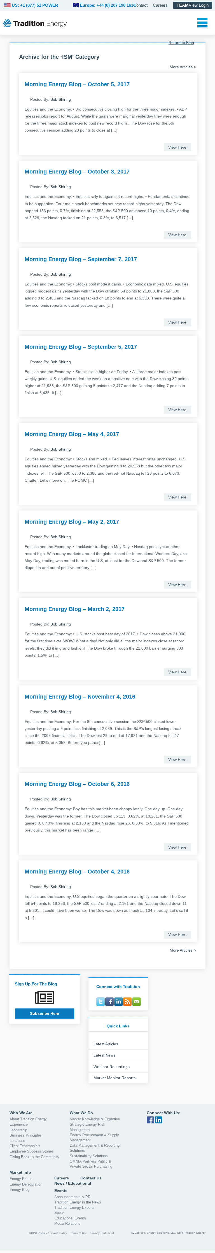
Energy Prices (21, 1179)
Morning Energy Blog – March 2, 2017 (75, 609)
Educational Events (70, 1218)
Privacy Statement (102, 1233)
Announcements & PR (72, 1197)
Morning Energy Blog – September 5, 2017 (81, 347)
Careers (160, 5)
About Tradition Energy (28, 1119)
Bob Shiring (60, 99)
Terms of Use (78, 1233)
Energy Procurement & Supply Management (94, 1137)
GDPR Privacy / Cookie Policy (48, 1233)
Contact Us (91, 1178)
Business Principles (26, 1135)
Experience (19, 1124)
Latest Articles (106, 1044)
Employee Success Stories (32, 1151)
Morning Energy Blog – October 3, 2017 (77, 171)
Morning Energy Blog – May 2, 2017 (72, 522)
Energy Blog (19, 1190)
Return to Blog (181, 42)
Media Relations (67, 1223)
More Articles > (183, 67)
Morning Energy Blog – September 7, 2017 (81, 259)
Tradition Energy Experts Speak (74, 1210)
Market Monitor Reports (114, 1078)
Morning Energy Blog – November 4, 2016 (80, 697)
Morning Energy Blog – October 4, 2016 (77, 871)
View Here (177, 147)
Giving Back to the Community (34, 1157)
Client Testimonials (25, 1146)
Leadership (18, 1130)
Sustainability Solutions (89, 1156)
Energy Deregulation (26, 1184)
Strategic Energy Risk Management (87, 1127)
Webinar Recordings (112, 1066)
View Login (193, 5)
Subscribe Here (44, 1013)
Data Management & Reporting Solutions (95, 1148)
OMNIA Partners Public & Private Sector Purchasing (91, 1163)
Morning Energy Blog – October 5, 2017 (77, 84)
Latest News (104, 1055)
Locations (17, 1141)
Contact (140, 5)
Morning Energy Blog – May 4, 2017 (72, 434)
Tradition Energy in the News (77, 1202)
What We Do (81, 1113)
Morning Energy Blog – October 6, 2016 (77, 784)
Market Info (20, 1172)
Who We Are (21, 1113)
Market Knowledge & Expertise (95, 1119)
